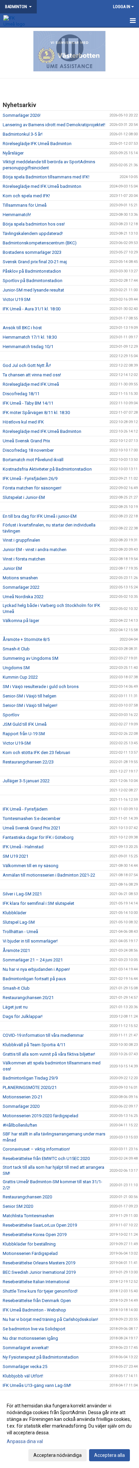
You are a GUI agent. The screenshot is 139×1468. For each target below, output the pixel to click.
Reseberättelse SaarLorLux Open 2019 (40, 1225)
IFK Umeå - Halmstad (23, 846)
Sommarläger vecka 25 (25, 1366)
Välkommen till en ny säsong (30, 865)
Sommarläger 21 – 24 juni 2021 (33, 959)
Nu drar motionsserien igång (30, 1338)
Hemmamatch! (17, 214)
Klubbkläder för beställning (29, 1244)
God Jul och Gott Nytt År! (27, 365)
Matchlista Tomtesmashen (28, 1215)
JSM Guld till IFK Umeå (25, 724)
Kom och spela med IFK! (26, 195)
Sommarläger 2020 (21, 1106)
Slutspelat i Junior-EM (24, 497)
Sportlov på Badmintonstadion (32, 280)
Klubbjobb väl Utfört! (23, 1375)
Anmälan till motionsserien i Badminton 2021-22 (49, 875)
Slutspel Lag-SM (19, 922)
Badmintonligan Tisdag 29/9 (30, 1078)
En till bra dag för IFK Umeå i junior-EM (40, 516)
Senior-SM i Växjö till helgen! (30, 705)
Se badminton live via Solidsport (34, 1328)
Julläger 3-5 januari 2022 (26, 780)
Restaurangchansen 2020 (27, 1196)
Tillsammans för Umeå (25, 205)
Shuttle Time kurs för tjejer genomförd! (40, 1291)
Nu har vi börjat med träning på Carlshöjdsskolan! (50, 1319)
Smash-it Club (16, 648)
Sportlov (11, 714)
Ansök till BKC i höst (22, 327)
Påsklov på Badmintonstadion (32, 271)
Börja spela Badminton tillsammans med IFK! (46, 176)
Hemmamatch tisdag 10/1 (28, 346)
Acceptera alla (109, 1455)
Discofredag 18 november (28, 450)
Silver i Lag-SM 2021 (22, 893)
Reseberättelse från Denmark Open (37, 1300)
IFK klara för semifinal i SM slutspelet (38, 903)
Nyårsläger (13, 153)
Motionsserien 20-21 (23, 1096)
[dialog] (69, 1430)
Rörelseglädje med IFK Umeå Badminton (42, 431)
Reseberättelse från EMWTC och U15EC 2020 (46, 1158)
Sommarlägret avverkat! (26, 1347)
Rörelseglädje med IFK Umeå (31, 384)
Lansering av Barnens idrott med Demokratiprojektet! (54, 124)
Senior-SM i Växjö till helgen (29, 695)
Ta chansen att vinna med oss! (32, 374)
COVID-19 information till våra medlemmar (43, 1035)
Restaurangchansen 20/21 (28, 997)
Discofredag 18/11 (21, 393)
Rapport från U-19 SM (24, 733)
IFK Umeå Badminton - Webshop (34, 1309)
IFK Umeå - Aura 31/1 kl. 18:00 (31, 308)
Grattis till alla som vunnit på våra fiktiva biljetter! (49, 1054)
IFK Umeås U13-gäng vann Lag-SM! (37, 1385)
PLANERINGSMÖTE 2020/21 (30, 1087)
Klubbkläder (14, 912)
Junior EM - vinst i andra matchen (34, 549)
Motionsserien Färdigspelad (30, 1253)
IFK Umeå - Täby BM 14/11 (28, 403)
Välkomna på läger (21, 620)
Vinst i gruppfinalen (21, 540)
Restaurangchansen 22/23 (28, 761)
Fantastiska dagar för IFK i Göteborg (38, 837)
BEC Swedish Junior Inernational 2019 (39, 1272)
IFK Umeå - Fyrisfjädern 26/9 (30, 478)
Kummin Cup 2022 (20, 677)
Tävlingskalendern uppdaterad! (33, 233)
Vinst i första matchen (24, 558)
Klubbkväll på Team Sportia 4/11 (34, 1044)
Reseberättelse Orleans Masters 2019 (39, 1262)
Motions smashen (20, 577)
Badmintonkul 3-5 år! (23, 134)
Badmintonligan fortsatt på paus (34, 978)
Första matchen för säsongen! (32, 487)
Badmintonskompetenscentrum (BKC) (40, 242)
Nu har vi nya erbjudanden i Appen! (36, 969)
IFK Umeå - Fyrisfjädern (25, 809)
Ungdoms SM (16, 667)
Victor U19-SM (17, 743)
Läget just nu (15, 1007)
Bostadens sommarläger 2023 (32, 252)
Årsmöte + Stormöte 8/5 (26, 639)
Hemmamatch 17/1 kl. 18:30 (30, 337)
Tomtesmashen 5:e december (31, 818)
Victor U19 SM (16, 299)
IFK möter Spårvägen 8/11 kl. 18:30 (36, 412)
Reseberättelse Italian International (36, 1281)
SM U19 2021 (15, 856)
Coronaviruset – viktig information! (36, 1149)
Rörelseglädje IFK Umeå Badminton (37, 143)
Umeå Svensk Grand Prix (26, 440)
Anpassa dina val (25, 1441)
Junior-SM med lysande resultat (33, 290)
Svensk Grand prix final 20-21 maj (35, 261)
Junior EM (12, 568)
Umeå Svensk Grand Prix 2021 (31, 827)
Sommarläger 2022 (21, 587)
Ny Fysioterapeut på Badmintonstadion (41, 1357)
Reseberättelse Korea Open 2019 (34, 1234)
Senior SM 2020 (18, 1206)
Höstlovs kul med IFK (23, 421)
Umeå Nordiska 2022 (23, 596)
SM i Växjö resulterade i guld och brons (41, 686)
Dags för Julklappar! (23, 1016)
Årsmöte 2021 (16, 950)
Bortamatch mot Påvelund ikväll (33, 459)
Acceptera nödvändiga (57, 1455)
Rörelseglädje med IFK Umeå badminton (42, 186)
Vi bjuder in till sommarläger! (30, 941)
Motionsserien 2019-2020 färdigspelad (40, 1115)
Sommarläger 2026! (21, 115)
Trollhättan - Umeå (20, 931)
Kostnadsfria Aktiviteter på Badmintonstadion (47, 469)
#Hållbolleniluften (20, 1125)
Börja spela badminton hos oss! (34, 224)
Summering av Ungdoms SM (30, 658)
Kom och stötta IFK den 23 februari (36, 752)
